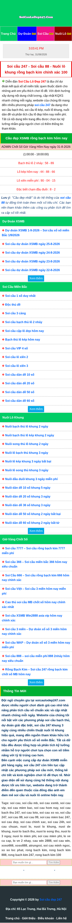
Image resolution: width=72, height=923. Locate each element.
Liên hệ (61, 918)
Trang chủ (12, 918)
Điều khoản (46, 918)
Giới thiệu (28, 918)
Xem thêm (36, 278)
